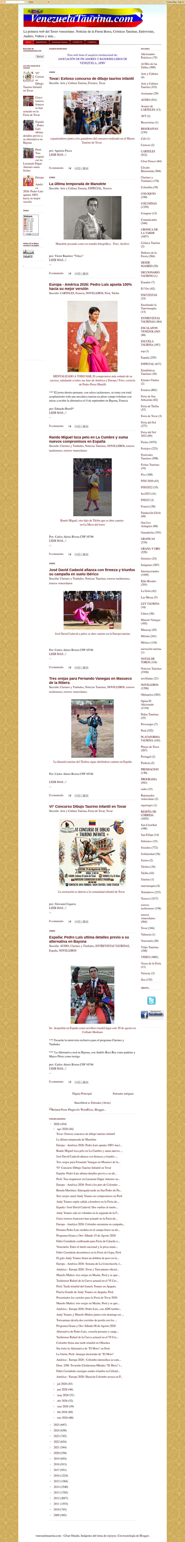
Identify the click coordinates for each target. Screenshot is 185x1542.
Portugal (146, 756)
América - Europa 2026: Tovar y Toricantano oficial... (87, 1269)
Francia (80, 293)
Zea (143, 979)
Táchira (145, 867)
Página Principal (82, 1093)
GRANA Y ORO (150, 549)
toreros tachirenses (118, 578)
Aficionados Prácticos (148, 55)
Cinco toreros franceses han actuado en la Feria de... (87, 1218)
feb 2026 (62, 1412)
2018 (57, 1464)
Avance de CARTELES (148, 107)
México (145, 642)
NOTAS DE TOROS (148, 660)
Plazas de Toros (150, 747)
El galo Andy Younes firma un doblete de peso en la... (87, 1258)
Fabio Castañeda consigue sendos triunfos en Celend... (88, 1371)
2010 (57, 1509)
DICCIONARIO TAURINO (150, 274)
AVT (143, 116)
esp (143, 351)
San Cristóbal (149, 825)
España (53, 950)
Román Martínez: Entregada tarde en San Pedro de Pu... (89, 1190)
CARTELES (67, 293)
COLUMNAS (149, 203)
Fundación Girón (151, 513)
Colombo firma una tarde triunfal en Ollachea (83, 1343)
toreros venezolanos (75, 450)
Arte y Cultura (149, 74)
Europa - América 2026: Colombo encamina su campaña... (90, 1224)
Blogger (144, 1536)
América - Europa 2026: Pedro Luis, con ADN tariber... (88, 1309)
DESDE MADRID (146, 264)
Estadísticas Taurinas (148, 372)
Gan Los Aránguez (146, 524)
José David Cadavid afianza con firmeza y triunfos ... (87, 1156)
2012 (57, 1498)
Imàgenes (146, 565)
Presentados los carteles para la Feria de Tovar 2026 (86, 1297)
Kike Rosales (148, 581)
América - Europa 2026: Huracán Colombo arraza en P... (89, 1377)
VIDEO (145, 957)
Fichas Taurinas (150, 465)
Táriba (115, 293)
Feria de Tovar (96, 811)
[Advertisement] (31, 313)
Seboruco (146, 841)
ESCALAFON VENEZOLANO (150, 329)
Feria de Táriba (150, 406)
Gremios (146, 558)
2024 (57, 1430)
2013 (57, 1492)
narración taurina (151, 649)
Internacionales (150, 571)
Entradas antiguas (123, 1093)
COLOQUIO (148, 193)
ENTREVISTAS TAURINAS (112, 946)
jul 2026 (62, 1384)
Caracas (145, 145)
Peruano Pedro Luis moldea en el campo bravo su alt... (88, 1230)
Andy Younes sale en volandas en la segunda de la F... (87, 1213)
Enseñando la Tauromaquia (149, 306)
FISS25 (145, 500)
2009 (57, 1515)
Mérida (145, 636)
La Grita (146, 591)
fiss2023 (146, 494)
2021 (57, 1447)
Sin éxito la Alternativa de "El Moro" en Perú (83, 1348)
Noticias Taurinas (95, 446)
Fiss (143, 474)
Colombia (146, 187)
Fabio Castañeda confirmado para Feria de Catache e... (88, 1241)
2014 (57, 1487)
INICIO (28, 42)
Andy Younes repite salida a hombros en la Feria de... (87, 1201)
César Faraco (148, 161)
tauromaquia (148, 886)
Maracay (146, 630)
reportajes (147, 805)
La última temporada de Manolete (77, 184)
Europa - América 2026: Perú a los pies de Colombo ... (88, 1185)
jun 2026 (62, 1389)
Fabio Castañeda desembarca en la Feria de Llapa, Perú (88, 1252)
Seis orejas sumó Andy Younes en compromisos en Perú (89, 1196)
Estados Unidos (150, 380)
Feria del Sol (148, 422)
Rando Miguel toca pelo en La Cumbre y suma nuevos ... (89, 1151)
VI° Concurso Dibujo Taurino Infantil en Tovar (87, 806)
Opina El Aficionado (147, 702)
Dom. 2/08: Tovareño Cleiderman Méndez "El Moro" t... (89, 1365)
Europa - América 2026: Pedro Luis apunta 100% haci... (89, 1145)
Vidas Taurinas (150, 947)
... (50, 159)
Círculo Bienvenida (147, 169)
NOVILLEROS (94, 293)
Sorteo (145, 860)
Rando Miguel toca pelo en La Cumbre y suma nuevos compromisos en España (88, 439)
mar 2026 (63, 1406)
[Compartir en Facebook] (84, 168)
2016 (57, 1475)
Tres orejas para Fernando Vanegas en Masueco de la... (88, 1162)
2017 (57, 1470)
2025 (57, 1425)
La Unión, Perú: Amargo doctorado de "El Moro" (85, 1354)
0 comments (56, 168)
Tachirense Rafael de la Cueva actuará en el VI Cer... (87, 1281)
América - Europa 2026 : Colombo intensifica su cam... (88, 1360)
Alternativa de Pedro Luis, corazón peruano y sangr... (87, 1331)
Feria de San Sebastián (148, 398)
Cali (143, 138)
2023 (57, 1436)
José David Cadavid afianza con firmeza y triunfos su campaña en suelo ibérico (92, 572)
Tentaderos (147, 892)
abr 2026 (62, 1401)
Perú (107, 293)
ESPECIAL (94, 188)
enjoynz (111, 1536)
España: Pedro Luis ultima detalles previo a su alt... (86, 1173)
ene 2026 (63, 1417)
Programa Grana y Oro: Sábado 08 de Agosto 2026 (86, 1326)
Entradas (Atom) (101, 1103)
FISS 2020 (147, 481)
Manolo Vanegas (150, 620)
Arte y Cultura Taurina (73, 83)
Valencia (146, 934)
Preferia (145, 763)
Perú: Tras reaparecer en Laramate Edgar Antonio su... (88, 1179)
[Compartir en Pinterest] (87, 168)
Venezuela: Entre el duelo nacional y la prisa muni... (87, 1247)
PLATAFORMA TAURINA (150, 738)
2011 (57, 1504)
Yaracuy (145, 973)
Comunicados (149, 220)
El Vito (145, 288)
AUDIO (64, 946)
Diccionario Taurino (59, 42)
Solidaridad (148, 854)
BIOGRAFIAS (41, 42)
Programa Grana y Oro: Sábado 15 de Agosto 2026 (86, 1235)
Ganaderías (147, 532)
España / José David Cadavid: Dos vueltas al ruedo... (87, 1207)
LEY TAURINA (150, 604)
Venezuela (147, 941)
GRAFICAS (148, 539)
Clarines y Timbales (72, 446)
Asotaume (147, 93)
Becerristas (147, 122)
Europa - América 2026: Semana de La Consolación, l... (89, 1264)
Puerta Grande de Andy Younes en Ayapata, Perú (84, 1292)
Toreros (107, 188)
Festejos (146, 448)
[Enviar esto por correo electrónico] (76, 168)
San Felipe (147, 835)
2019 (57, 1458)
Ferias (144, 442)
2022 (57, 1442)
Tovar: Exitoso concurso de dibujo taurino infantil (91, 78)
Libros (145, 613)
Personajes (147, 724)
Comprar (146, 213)
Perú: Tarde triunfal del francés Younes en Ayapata (86, 1286)
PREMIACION (150, 769)
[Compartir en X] (81, 168)
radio (144, 789)
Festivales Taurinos (147, 456)
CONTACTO (77, 42)
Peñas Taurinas (150, 714)
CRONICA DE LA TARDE (149, 231)
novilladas (147, 678)
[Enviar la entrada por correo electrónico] (69, 168)
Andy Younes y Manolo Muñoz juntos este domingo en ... (90, 1314)
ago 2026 (63, 1129)
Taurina (145, 879)
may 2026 (63, 1395)
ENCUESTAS (149, 295)
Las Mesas (147, 597)
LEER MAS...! (57, 155)
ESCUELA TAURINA (147, 343)
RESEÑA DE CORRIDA (148, 813)
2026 (57, 1124)
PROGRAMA (149, 779)
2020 (57, 1453)
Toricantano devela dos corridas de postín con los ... (86, 1320)
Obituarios (147, 694)
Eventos (92, 83)
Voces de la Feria (151, 963)
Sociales (146, 847)
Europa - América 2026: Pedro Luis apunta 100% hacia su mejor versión (33, 189)
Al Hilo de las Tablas (149, 65)
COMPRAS (92, 42)
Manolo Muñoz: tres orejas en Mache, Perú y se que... (88, 1275)
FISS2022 (146, 487)
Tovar (102, 83)
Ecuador (146, 282)
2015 (57, 1481)
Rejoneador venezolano (147, 797)
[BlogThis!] (78, 168)
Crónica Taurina (150, 243)
